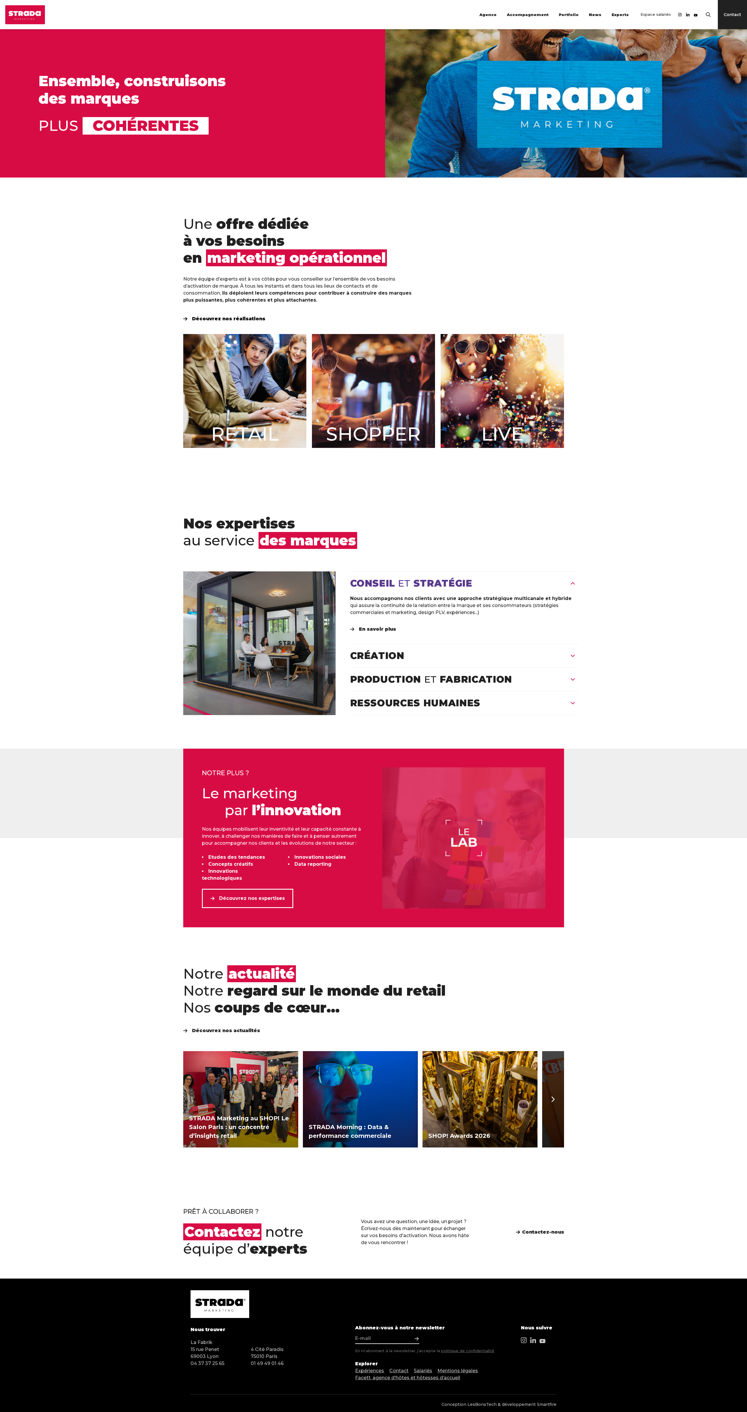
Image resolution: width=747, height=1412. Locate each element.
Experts (620, 14)
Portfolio (569, 14)
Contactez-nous (543, 1232)
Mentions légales (457, 1370)
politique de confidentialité (467, 1350)
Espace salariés (655, 14)
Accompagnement (528, 14)
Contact (399, 1370)
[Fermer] (573, 583)
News (595, 14)
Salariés (423, 1370)
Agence (488, 14)
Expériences (369, 1370)
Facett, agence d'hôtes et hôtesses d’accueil (407, 1377)
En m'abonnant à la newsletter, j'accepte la (424, 1350)
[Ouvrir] (573, 656)
